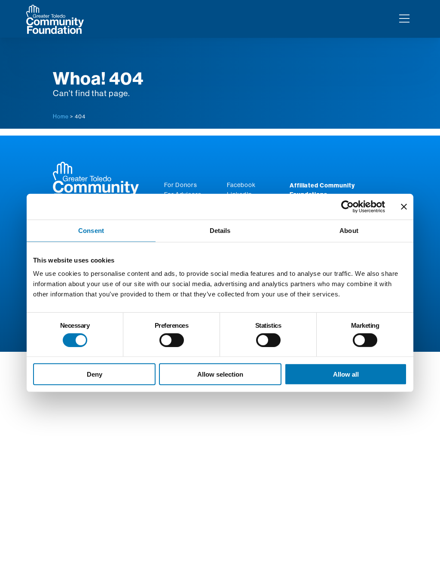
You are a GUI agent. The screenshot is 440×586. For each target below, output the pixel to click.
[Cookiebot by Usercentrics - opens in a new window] (347, 206)
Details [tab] (220, 230)
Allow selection (220, 374)
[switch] (171, 340)
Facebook (241, 185)
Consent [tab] (91, 230)
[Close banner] (404, 207)
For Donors (180, 185)
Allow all (346, 374)
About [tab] (348, 230)
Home (61, 116)
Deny (94, 374)
